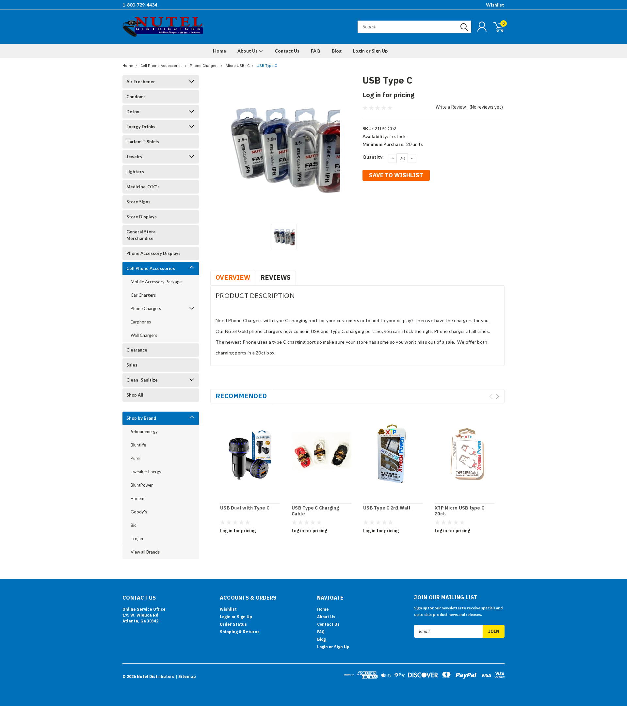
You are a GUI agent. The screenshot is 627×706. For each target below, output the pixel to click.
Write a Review (451, 107)
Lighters (135, 171)
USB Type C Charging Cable (315, 511)
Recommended (241, 395)
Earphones (141, 321)
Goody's (139, 511)
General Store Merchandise (141, 235)
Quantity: (373, 157)
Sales (131, 365)
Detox (132, 111)
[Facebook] (367, 199)
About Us (248, 51)
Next (497, 396)
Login (225, 616)
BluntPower (142, 485)
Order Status (233, 624)
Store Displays (141, 216)
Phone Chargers (204, 66)
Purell (136, 458)
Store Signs (138, 201)
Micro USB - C (237, 66)
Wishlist (495, 5)
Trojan (137, 538)
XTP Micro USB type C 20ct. (459, 511)
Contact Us (287, 51)
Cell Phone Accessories (161, 66)
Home (219, 51)
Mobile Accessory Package (156, 281)
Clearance (136, 350)
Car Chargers (143, 295)
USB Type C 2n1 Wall (386, 508)
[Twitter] (399, 199)
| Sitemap (185, 676)
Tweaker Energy (146, 471)
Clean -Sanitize (142, 380)
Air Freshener (140, 81)
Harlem (137, 498)
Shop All (134, 395)
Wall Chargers (144, 335)
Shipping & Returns (240, 631)
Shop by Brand (141, 418)
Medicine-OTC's (143, 186)
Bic (133, 525)
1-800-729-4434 (139, 5)
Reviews (275, 277)
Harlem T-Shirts (142, 141)
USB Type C (267, 66)
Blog (337, 51)
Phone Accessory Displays (153, 253)
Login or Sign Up (370, 51)
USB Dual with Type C (244, 508)
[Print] (388, 199)
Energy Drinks (140, 126)
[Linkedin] (410, 199)
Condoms (136, 96)
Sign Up (244, 616)
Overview (233, 277)
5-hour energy (144, 431)
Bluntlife (138, 444)
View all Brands (145, 552)
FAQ (315, 51)
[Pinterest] (421, 199)
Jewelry (134, 156)
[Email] (378, 199)
